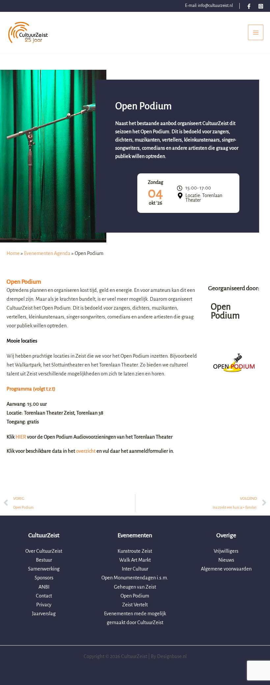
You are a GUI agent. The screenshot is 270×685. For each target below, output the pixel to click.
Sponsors (44, 577)
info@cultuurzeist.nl (215, 5)
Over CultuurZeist (43, 551)
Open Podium (135, 595)
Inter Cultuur (135, 568)
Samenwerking (44, 568)
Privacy (43, 604)
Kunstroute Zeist (135, 551)
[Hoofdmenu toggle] (255, 32)
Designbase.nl (172, 656)
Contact (44, 595)
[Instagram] (260, 6)
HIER (21, 437)
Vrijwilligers (226, 551)
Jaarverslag (44, 613)
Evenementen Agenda (47, 253)
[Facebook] (249, 6)
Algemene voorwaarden (226, 568)
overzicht (86, 451)
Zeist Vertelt (135, 604)
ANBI (44, 587)
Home (13, 253)
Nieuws (226, 560)
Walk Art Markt (135, 560)
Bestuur (44, 560)
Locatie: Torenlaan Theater (203, 198)
